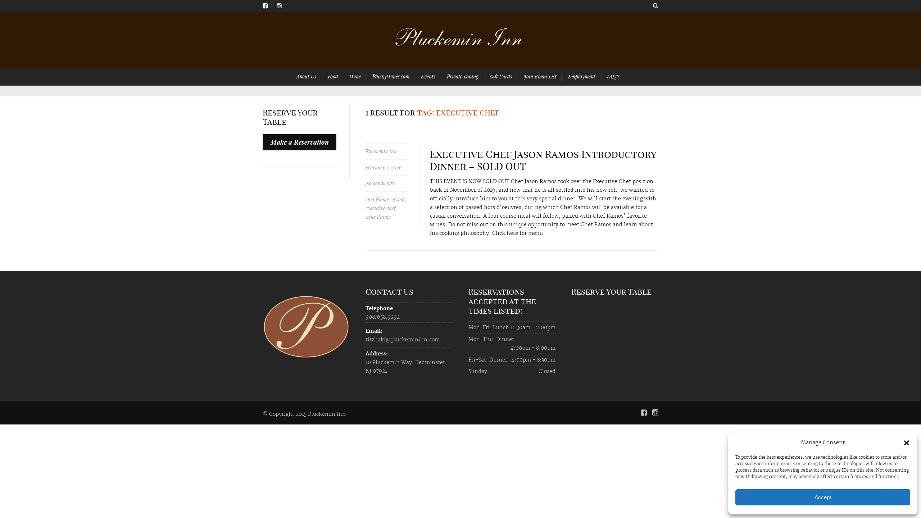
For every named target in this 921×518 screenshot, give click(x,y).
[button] (906, 442)
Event (399, 199)
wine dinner (378, 216)
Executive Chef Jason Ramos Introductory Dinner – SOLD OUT (543, 160)
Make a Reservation (300, 142)
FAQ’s (613, 76)
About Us (306, 76)
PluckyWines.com (390, 76)
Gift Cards (501, 76)
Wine (355, 76)
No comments (380, 183)
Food (333, 76)
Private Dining (462, 76)
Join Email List (540, 76)
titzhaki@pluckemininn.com (403, 340)
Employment (581, 76)
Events (428, 76)
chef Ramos (378, 199)
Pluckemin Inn (381, 151)
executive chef (380, 208)
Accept (823, 497)
